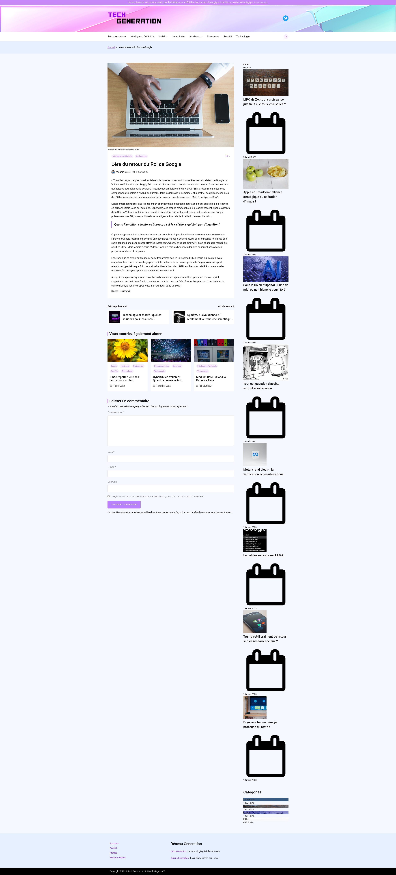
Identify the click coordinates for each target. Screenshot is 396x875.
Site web (112, 481)
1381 (245, 816)
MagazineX (159, 871)
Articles (113, 853)
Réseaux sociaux (117, 36)
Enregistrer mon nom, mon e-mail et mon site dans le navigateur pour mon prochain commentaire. (157, 496)
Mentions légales (118, 857)
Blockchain (248, 806)
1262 (245, 803)
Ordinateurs (138, 366)
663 (245, 822)
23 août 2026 (249, 157)
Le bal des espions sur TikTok (263, 555)
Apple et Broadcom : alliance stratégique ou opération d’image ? (262, 196)
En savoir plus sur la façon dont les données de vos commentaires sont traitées (193, 512)
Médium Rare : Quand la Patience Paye (211, 378)
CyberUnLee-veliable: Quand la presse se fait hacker (167, 378)
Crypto (114, 366)
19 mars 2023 (250, 527)
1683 (245, 809)
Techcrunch (125, 291)
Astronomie (248, 799)
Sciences (212, 36)
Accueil (113, 848)
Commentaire (116, 412)
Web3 (162, 36)
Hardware (194, 36)
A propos (114, 843)
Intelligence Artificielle (142, 36)
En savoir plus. (261, 2)
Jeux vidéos (178, 36)
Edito (245, 819)
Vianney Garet (123, 172)
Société (228, 36)
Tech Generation (178, 851)
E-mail (112, 467)
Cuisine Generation (180, 858)
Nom (111, 452)
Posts (251, 803)
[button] (166, 36)
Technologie (243, 36)
